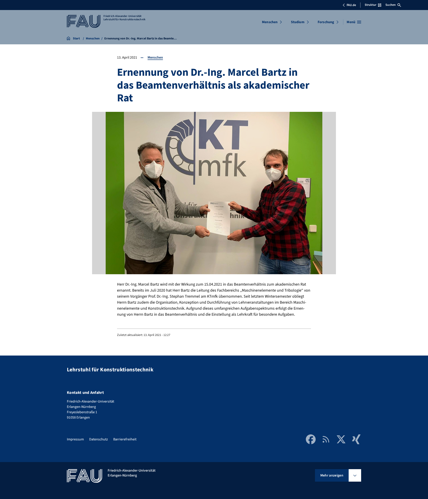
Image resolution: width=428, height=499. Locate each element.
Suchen (390, 5)
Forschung (326, 22)
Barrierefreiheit (124, 439)
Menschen (270, 22)
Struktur (370, 5)
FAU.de (351, 5)
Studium (298, 22)
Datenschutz (98, 439)
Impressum (75, 439)
